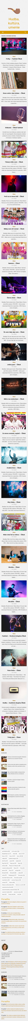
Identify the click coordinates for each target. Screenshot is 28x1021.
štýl (19, 894)
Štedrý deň (11, 894)
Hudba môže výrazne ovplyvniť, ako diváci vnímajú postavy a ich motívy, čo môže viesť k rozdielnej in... (12, 927)
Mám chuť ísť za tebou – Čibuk (14, 535)
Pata (22, 868)
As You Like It (15, 851)
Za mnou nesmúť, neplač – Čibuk (14, 433)
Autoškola (24, 961)
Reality (2, 963)
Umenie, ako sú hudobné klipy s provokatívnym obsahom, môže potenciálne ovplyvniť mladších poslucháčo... (13, 915)
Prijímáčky (13, 963)
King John (5, 863)
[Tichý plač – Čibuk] (14, 724)
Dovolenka (3, 968)
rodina (20, 873)
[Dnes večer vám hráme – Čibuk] (14, 80)
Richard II (5, 873)
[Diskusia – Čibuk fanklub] (14, 114)
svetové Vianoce (16, 880)
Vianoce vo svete (20, 884)
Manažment (7, 963)
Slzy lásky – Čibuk (14, 502)
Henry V (5, 856)
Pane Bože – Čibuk (14, 670)
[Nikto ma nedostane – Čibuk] (14, 386)
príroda (17, 870)
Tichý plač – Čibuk (14, 737)
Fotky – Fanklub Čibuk (14, 59)
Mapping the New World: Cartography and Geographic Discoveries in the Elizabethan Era (17, 840)
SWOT (12, 965)
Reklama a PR (14, 961)
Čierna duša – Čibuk (14, 298)
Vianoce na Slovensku (8, 884)
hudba (4, 858)
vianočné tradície (7, 892)
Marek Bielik (16, 979)
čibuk (4, 894)
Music (16, 868)
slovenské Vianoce (7, 877)
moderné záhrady (7, 868)
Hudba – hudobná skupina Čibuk (14, 703)
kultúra (4, 865)
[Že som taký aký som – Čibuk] (14, 319)
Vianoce (12, 882)
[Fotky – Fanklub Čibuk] (14, 46)
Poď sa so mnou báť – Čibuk (14, 196)
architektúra (6, 851)
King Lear (13, 863)
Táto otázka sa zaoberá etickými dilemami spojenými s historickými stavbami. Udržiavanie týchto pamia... (13, 1017)
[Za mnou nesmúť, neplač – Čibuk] (14, 420)
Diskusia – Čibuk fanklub (14, 127)
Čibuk (14, 56)
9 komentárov (19, 811)
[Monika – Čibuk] (14, 554)
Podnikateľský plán (18, 965)
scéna (4, 875)
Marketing (9, 966)
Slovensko (21, 875)
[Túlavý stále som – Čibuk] (14, 149)
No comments (21, 979)
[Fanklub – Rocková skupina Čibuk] (14, 623)
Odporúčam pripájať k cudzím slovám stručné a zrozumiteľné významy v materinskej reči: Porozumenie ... (12, 908)
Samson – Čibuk (14, 263)
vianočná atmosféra (7, 887)
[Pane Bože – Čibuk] (14, 657)
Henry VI (12, 856)
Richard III (13, 873)
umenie (4, 882)
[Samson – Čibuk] (14, 250)
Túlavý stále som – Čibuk (14, 162)
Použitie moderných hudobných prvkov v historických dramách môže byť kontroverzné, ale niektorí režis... (14, 1010)
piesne (4, 870)
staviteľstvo (6, 880)
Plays (11, 870)
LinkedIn (3, 958)
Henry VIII (20, 856)
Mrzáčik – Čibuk (14, 601)
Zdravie (8, 965)
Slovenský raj (18, 877)
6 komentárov (19, 819)
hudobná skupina (13, 858)
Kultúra (13, 966)
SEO (9, 961)
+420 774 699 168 (5, 956)
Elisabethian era (6, 853)
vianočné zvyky (18, 892)
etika (15, 853)
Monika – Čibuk (14, 567)
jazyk (12, 861)
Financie (23, 963)
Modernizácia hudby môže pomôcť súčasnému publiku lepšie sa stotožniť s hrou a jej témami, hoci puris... (14, 921)
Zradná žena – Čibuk (14, 468)
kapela (18, 861)
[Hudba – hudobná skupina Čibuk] (14, 690)
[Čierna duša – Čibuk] (14, 285)
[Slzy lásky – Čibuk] (14, 489)
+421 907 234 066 (5, 954)
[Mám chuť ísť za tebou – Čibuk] (14, 522)
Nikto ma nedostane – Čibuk (14, 399)
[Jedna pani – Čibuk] (14, 351)
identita (5, 861)
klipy (20, 863)
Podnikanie (18, 963)
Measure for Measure (14, 865)
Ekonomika (3, 965)
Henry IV (22, 853)
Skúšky (17, 966)
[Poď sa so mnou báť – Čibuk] (14, 183)
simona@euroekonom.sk (6, 953)
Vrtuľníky (19, 961)
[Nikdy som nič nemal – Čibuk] (14, 216)
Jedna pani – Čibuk (14, 364)
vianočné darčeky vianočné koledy (10, 889)
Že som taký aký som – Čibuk (14, 332)
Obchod (21, 966)
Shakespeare (12, 875)
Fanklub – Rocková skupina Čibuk (14, 636)
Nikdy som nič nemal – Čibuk (14, 229)
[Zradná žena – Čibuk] (14, 455)
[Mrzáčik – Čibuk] (14, 588)
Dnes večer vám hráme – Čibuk (14, 93)
